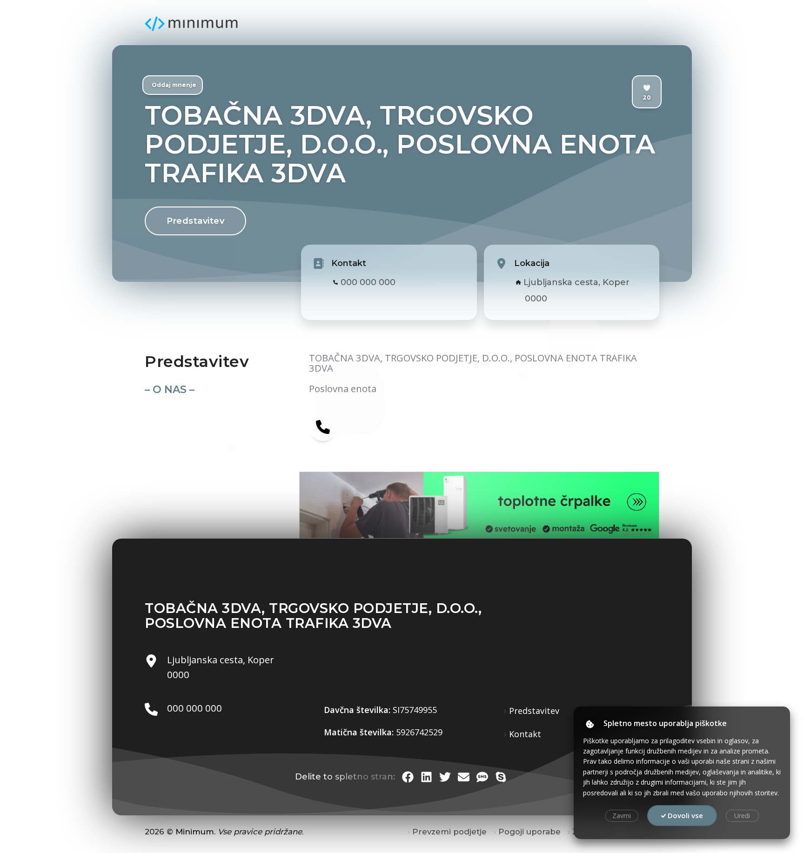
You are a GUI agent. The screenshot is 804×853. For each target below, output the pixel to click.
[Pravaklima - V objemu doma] (389, 505)
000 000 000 (368, 282)
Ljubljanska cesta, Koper (576, 282)
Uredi (742, 815)
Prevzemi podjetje (449, 831)
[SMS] (482, 777)
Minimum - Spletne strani (191, 23)
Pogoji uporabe (529, 831)
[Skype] (501, 777)
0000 (536, 298)
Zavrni (621, 815)
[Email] (464, 777)
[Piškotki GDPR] (590, 724)
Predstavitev (195, 221)
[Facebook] (408, 777)
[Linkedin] (426, 777)
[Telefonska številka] (323, 426)
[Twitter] (445, 777)
